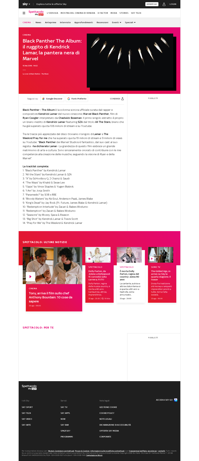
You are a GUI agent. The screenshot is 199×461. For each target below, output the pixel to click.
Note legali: (105, 400)
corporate (105, 437)
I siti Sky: (26, 400)
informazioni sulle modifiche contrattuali (107, 451)
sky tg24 (26, 413)
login (173, 4)
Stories (124, 13)
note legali (106, 419)
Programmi (67, 437)
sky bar (65, 425)
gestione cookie (108, 407)
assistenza (152, 451)
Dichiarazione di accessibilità (115, 425)
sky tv (64, 407)
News (38, 22)
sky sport (27, 407)
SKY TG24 (136, 13)
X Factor (103, 13)
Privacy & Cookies (82, 451)
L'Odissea (52, 13)
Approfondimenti (83, 22)
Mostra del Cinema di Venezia (78, 13)
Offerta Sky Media (109, 431)
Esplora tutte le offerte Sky (52, 4)
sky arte (26, 425)
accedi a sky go (164, 400)
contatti (161, 451)
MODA (114, 13)
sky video (27, 419)
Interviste (65, 22)
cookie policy (107, 413)
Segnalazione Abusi (94, 455)
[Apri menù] (24, 13)
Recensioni (102, 22)
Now (63, 419)
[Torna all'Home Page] (36, 13)
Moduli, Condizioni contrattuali (61, 451)
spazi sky (65, 431)
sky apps (65, 413)
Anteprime (50, 22)
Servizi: (64, 400)
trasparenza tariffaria (138, 451)
